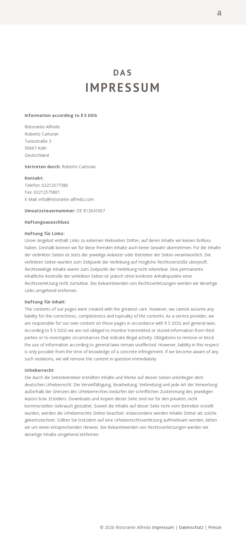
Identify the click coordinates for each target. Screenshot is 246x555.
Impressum (163, 527)
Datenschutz (191, 527)
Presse (214, 527)
